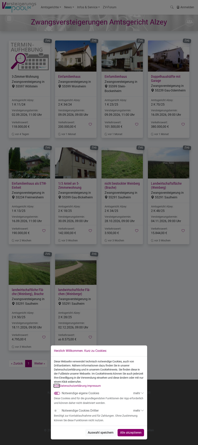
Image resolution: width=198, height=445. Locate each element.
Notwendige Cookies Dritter (80, 410)
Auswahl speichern (101, 432)
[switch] (57, 410)
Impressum (94, 385)
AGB (56, 385)
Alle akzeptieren (131, 432)
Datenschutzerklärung (73, 385)
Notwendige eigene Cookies (80, 393)
